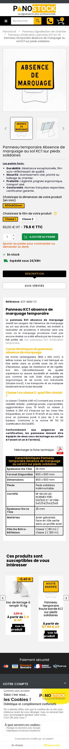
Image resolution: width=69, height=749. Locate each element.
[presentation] (5, 128)
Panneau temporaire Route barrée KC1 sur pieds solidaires (51, 608)
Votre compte (15, 684)
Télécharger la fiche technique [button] (34, 450)
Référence (13, 302)
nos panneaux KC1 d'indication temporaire (34, 341)
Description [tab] (34, 273)
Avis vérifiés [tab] (34, 286)
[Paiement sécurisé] (34, 666)
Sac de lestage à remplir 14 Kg (18, 604)
